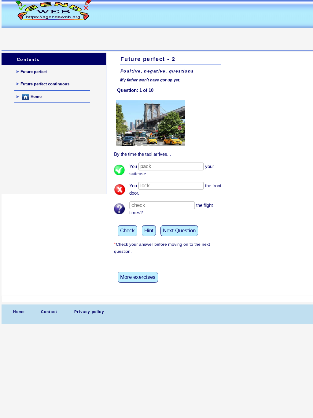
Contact (49, 312)
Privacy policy (89, 312)
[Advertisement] (113, 35)
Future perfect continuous (44, 84)
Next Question (179, 230)
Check (127, 230)
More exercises (138, 277)
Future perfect (33, 71)
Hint (148, 230)
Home (35, 97)
